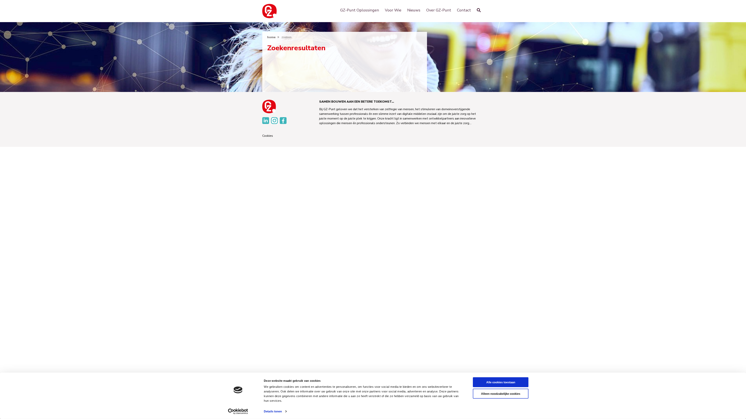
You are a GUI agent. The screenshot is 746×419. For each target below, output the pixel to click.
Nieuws (413, 10)
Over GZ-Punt (438, 10)
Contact (464, 10)
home (271, 37)
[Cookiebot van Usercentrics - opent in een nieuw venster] (238, 411)
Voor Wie (393, 10)
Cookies (267, 136)
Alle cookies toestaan (500, 382)
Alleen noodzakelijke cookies (500, 393)
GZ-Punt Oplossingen (359, 10)
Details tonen (273, 411)
